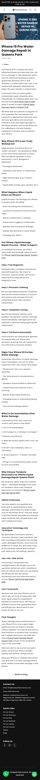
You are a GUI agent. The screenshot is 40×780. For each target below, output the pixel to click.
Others (5, 730)
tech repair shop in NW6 (24, 102)
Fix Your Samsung (9, 715)
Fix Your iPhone (8, 712)
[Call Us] (6, 774)
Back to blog (21, 674)
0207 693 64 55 (13, 691)
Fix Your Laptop (8, 724)
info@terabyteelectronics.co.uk (19, 688)
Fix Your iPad (7, 718)
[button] (4, 10)
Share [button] (6, 64)
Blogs (5, 733)
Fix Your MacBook (9, 721)
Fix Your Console (9, 727)
